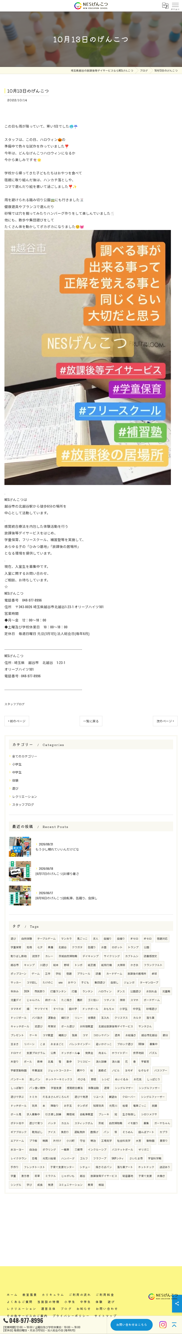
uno (61, 982)
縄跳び (63, 1035)
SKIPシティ (118, 1158)
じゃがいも (68, 1176)
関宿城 (71, 1114)
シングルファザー (149, 1088)
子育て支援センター (62, 1167)
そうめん (128, 1132)
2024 (26, 991)
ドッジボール (19, 1017)
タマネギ (16, 1009)
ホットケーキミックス (59, 1079)
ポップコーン (18, 973)
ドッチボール (90, 1009)
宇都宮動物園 (19, 1070)
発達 (50, 1184)
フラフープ (99, 1158)
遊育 (106, 1088)
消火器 (116, 1061)
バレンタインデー (80, 1044)
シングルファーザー (153, 1096)
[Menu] (175, 6)
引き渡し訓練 (53, 1114)
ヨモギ (129, 1070)
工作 (47, 973)
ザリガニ (143, 1149)
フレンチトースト (34, 1167)
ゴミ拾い (93, 1000)
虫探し (115, 982)
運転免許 (79, 1132)
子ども (85, 982)
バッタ (52, 1123)
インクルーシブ (97, 1149)
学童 (13, 1176)
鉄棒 (40, 1061)
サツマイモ (41, 1009)
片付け (57, 1140)
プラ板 (33, 1140)
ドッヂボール (19, 1105)
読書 (98, 973)
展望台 (113, 1096)
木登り (15, 1061)
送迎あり (165, 1167)
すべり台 (58, 1009)
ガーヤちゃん (162, 1123)
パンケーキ (17, 1079)
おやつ (72, 982)
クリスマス (121, 1017)
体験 (15, 780)
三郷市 (79, 1149)
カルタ (137, 1017)
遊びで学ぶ (17, 1096)
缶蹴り (92, 947)
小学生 (17, 764)
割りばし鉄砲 (19, 956)
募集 (146, 1123)
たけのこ (48, 982)
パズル (153, 1053)
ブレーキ (104, 1114)
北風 (50, 1061)
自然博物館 (115, 1123)
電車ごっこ (139, 1105)
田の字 (73, 1009)
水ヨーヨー (17, 1149)
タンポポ (82, 1105)
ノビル (116, 1070)
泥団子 (36, 956)
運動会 (52, 1017)
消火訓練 (101, 1061)
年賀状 (52, 1026)
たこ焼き (66, 1000)
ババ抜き (37, 1017)
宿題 (69, 973)
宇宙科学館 (154, 1158)
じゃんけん (33, 1000)
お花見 (138, 1079)
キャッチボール (20, 1026)
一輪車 (65, 1149)
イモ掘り (133, 1123)
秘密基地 (128, 1176)
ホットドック (146, 1167)
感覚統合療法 (75, 1088)
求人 (95, 938)
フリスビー (84, 1061)
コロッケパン (101, 1035)
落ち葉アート (125, 1167)
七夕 (40, 947)
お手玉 (68, 1105)
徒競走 (92, 1017)
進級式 (102, 1070)
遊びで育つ (36, 1123)
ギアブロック (19, 1132)
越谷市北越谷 (149, 1035)
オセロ (134, 938)
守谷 (82, 1140)
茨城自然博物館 (68, 956)
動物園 (150, 1140)
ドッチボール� (70, 1053)
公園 (146, 947)
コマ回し (32, 982)
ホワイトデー (120, 1053)
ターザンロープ (149, 982)
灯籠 (74, 991)
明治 (93, 1140)
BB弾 (141, 1044)
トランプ (133, 947)
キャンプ (29, 965)
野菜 (93, 1079)
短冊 (29, 947)
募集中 (154, 1044)
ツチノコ (109, 1000)
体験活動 (93, 1088)
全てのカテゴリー (24, 756)
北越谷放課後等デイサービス (116, 1026)
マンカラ (66, 938)
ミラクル (50, 1176)
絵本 (56, 965)
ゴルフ (84, 1158)
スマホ (134, 1000)
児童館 (166, 991)
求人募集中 (33, 1114)
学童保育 (16, 947)
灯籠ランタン (58, 991)
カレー (49, 956)
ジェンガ (129, 982)
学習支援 (56, 1088)
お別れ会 (151, 991)
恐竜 (34, 1158)
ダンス (121, 991)
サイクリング (112, 956)
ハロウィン (105, 991)
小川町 (71, 1140)
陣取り (55, 1105)
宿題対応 (162, 938)
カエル (65, 1123)
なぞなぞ (143, 1070)
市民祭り (39, 991)
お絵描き (130, 1035)
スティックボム (84, 1123)
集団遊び (100, 982)
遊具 (117, 1035)
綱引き (65, 1017)
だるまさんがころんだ (56, 1096)
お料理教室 (86, 1026)
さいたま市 (136, 1158)
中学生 (17, 772)
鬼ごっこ (82, 938)
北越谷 (63, 947)
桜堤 (125, 1105)
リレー (79, 1017)
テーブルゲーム (46, 938)
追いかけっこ (104, 1044)
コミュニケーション (71, 1184)
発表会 (89, 1053)
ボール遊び (68, 1026)
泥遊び (39, 1026)
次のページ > (165, 721)
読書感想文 (150, 956)
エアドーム (17, 1140)
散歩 (69, 1061)
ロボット (117, 947)
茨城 (101, 1123)
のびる (82, 1079)
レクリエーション (24, 796)
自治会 (33, 1149)
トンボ (79, 965)
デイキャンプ (91, 956)
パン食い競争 (37, 1088)
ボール (28, 1061)
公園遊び (135, 991)
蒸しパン (35, 1079)
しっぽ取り (17, 1088)
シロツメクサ (149, 1114)
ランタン (87, 991)
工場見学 (106, 1140)
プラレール (83, 973)
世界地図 (138, 1053)
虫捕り (108, 938)
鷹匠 (80, 1000)
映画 (45, 1140)
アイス (52, 1132)
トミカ (33, 1096)
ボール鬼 (16, 1114)
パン (106, 1132)
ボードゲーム (152, 1000)
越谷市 (15, 965)
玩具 (34, 1105)
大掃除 (121, 965)
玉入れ (105, 1017)
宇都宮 (145, 1061)
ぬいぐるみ (121, 1079)
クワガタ (77, 947)
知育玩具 (98, 1105)
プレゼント (17, 1035)
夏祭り (164, 1140)
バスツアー (160, 1070)
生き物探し (129, 1114)
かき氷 (134, 965)
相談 (101, 1184)
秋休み (15, 991)
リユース (98, 1096)
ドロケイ (16, 1053)
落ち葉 (150, 1017)
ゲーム (36, 973)
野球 (66, 965)
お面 (104, 947)
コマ (85, 1035)
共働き (161, 1176)
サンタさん (145, 1026)
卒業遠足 (37, 1070)
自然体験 (26, 938)
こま (42, 1044)
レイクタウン (19, 1158)
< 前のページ (17, 721)
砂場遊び (151, 1009)
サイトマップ (105, 1315)
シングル (16, 1184)
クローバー (129, 1096)
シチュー (85, 1167)
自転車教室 (86, 1114)
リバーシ (29, 1044)
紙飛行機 (106, 965)
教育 (90, 1184)
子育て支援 (145, 1176)
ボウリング (49, 1149)
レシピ (106, 1079)
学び (29, 1184)
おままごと (57, 1044)
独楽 (74, 1035)
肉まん (103, 1053)
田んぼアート (146, 1132)
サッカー (16, 982)
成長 (40, 1184)
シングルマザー (124, 1088)
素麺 (50, 947)
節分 (165, 1035)
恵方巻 (25, 1176)
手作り (15, 1167)
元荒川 (113, 1105)
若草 (37, 1176)
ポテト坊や (17, 1123)
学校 (58, 973)
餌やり (81, 1070)
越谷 (82, 1176)
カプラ (164, 1132)
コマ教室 (48, 1035)
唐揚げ (94, 1132)
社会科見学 (124, 1140)
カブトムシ (131, 956)
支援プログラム (36, 1053)
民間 (154, 1105)
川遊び (44, 965)
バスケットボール (122, 1149)
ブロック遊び (125, 1044)
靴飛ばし (37, 1132)
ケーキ (33, 1035)
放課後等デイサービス (104, 1176)
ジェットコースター (60, 1070)
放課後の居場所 (137, 973)
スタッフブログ (14, 704)
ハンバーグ (68, 1158)
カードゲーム (114, 973)
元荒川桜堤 (49, 1158)
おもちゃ (109, 1009)
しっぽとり (153, 1079)
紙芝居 (92, 965)
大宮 (138, 1140)
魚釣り (65, 1132)
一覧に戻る (91, 721)
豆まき (15, 1044)
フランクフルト (153, 965)
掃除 (122, 1000)
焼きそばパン (104, 1167)
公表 (53, 1053)
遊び (15, 788)
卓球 (154, 973)
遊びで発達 (81, 1096)
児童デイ (16, 1000)
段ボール (50, 1000)
